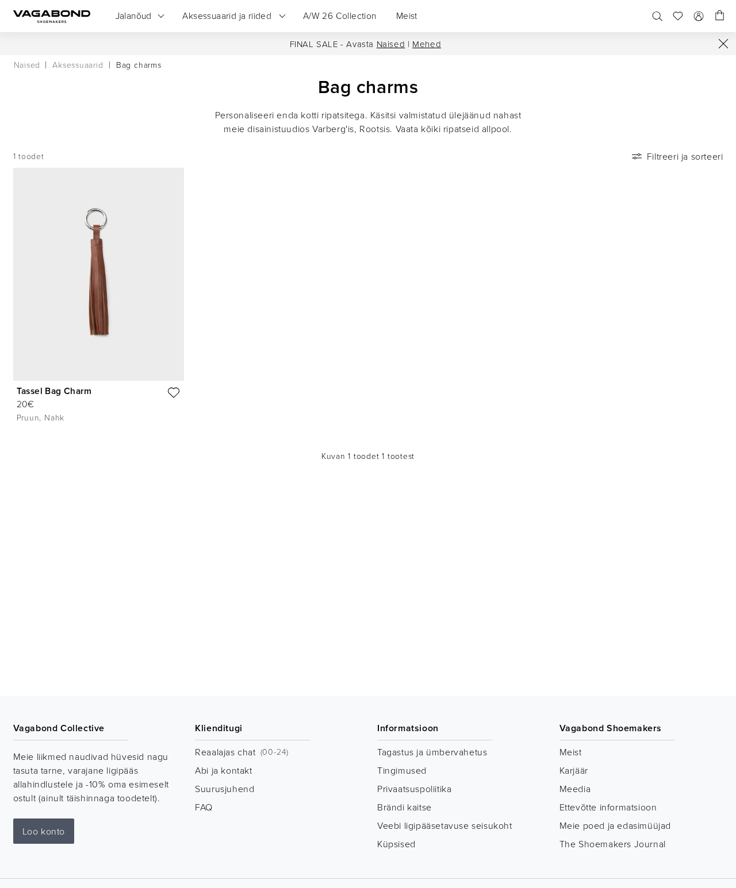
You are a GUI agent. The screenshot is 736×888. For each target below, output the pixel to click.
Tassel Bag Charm (54, 390)
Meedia (575, 788)
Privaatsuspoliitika (414, 788)
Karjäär (573, 770)
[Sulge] (723, 43)
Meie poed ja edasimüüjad (615, 825)
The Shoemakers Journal (612, 843)
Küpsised (396, 843)
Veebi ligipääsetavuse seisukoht (444, 825)
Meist (570, 752)
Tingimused (402, 770)
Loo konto (43, 831)
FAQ (204, 807)
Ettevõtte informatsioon (608, 807)
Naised (391, 44)
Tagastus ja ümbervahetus (432, 752)
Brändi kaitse (404, 807)
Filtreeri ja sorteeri (685, 156)
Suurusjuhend (224, 788)
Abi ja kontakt (223, 770)
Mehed (426, 44)
